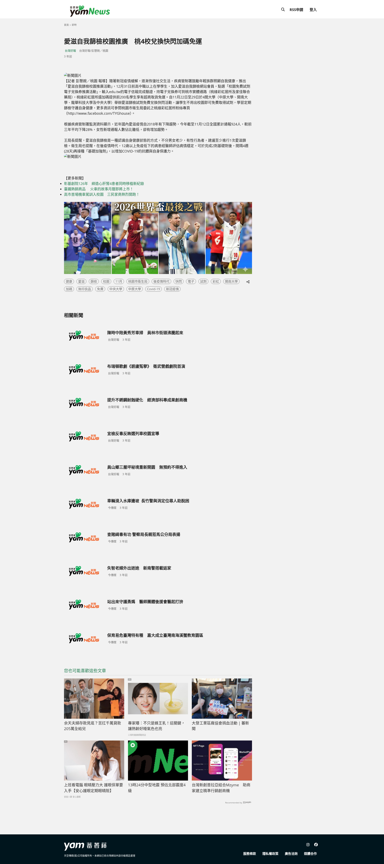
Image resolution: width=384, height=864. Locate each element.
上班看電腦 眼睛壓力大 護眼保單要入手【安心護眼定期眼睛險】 (93, 787)
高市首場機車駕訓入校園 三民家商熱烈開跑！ (102, 194)
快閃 (178, 281)
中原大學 (134, 289)
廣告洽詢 (291, 853)
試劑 (203, 281)
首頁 (66, 25)
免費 (100, 289)
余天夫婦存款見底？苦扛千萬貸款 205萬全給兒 (94, 726)
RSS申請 (296, 9)
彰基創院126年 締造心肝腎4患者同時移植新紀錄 (104, 183)
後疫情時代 (161, 281)
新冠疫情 (172, 289)
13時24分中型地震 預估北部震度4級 (157, 787)
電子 (191, 281)
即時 (74, 25)
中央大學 (115, 289)
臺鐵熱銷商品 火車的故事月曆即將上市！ (98, 189)
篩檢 (94, 281)
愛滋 (81, 281)
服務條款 (249, 853)
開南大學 (231, 281)
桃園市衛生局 (137, 281)
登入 (313, 9)
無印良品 (84, 289)
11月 (118, 281)
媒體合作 (310, 853)
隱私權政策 (270, 853)
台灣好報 (70, 50)
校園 (106, 281)
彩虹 (216, 281)
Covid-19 (153, 289)
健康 (69, 281)
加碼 (69, 289)
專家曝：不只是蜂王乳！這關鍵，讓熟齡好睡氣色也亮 (156, 726)
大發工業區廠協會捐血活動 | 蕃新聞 (220, 726)
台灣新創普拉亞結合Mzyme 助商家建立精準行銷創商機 (221, 787)
